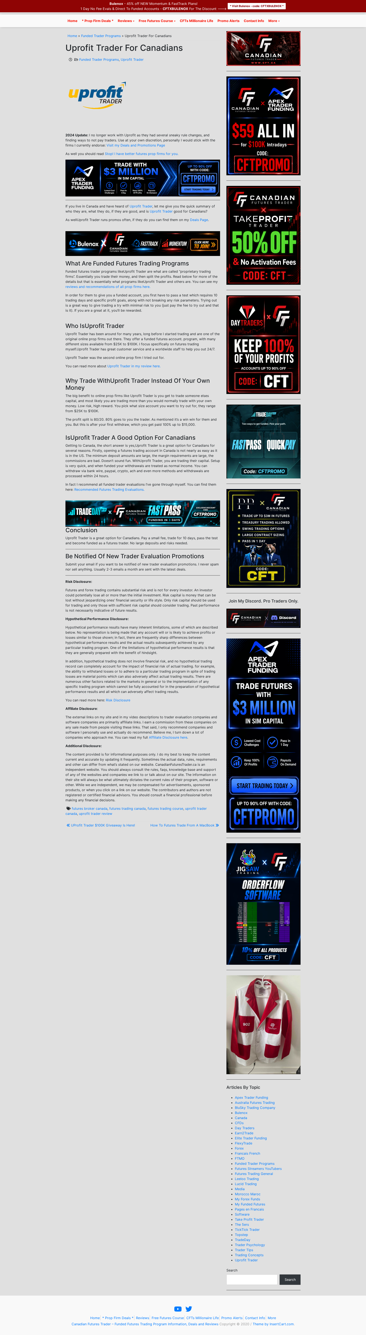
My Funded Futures (250, 1204)
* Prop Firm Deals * (98, 21)
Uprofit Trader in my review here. (134, 366)
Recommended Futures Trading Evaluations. (109, 489)
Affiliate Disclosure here (168, 737)
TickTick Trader (247, 1229)
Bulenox (241, 1113)
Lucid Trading (246, 1184)
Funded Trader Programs (101, 36)
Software (242, 1214)
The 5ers (242, 1224)
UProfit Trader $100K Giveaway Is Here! (103, 825)
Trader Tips (244, 1250)
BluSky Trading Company (255, 1108)
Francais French (247, 1153)
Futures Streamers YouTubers (258, 1168)
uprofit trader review (95, 813)
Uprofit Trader (132, 59)
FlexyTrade (243, 1143)
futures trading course (165, 808)
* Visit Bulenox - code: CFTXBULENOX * (257, 6)
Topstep (241, 1235)
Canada (241, 1118)
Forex (239, 1148)
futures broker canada (89, 808)
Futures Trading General (254, 1174)
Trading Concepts (249, 1255)
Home (73, 21)
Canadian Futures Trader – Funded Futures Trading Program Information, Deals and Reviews (145, 1324)
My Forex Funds (247, 1199)
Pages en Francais (249, 1209)
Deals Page (199, 220)
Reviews (125, 21)
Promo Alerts (229, 21)
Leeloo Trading (247, 1179)
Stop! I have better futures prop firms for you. (141, 154)
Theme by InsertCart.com (273, 1324)
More (272, 21)
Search (231, 1270)
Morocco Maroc (248, 1194)
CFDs (239, 1123)
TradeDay (242, 1240)
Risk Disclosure (118, 700)
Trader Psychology (250, 1245)
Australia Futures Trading (255, 1102)
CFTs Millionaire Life (196, 21)
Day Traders (244, 1128)
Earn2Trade (244, 1133)
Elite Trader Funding (251, 1138)
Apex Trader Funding (251, 1097)
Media (240, 1189)
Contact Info (254, 21)
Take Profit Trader (249, 1219)
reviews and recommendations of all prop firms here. (107, 287)
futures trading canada (127, 808)
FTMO (239, 1158)
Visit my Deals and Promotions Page (136, 145)
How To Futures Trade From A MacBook (182, 825)
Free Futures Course (156, 21)
